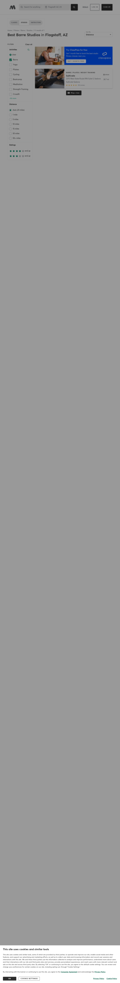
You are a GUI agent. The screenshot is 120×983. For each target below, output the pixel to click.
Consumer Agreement (69, 972)
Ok (9, 978)
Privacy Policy (100, 972)
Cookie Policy (112, 978)
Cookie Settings (29, 978)
